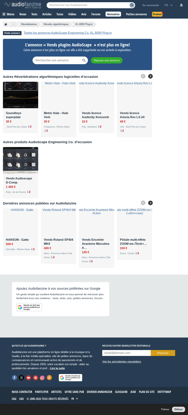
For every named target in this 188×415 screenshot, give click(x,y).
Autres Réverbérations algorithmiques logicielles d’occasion (50, 77)
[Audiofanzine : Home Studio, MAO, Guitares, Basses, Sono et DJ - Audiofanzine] (22, 5)
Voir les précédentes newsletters (121, 361)
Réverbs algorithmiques (56, 24)
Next (150, 76)
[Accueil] (5, 24)
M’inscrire (163, 353)
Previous (143, 76)
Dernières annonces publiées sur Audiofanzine (39, 203)
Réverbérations (29, 24)
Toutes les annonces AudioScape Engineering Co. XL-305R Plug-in (68, 32)
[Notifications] (181, 5)
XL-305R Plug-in (84, 24)
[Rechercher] (84, 60)
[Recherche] (131, 5)
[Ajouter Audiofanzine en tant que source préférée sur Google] (29, 307)
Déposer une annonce (107, 60)
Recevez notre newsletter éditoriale (126, 346)
